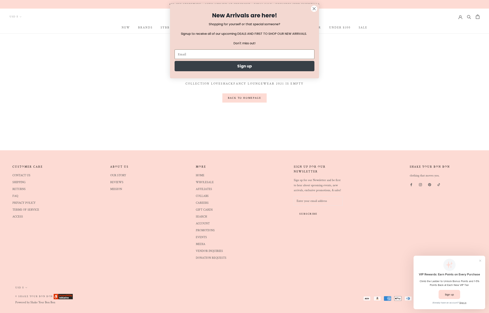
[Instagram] (420, 184)
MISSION (116, 189)
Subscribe (308, 214)
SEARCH (201, 217)
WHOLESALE (205, 182)
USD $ (14, 17)
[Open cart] (477, 17)
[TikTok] (438, 184)
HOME (200, 175)
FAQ (15, 196)
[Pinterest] (429, 184)
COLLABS (202, 196)
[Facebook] (411, 184)
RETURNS (19, 189)
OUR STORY (118, 175)
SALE (363, 27)
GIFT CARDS (204, 210)
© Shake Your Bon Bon (34, 296)
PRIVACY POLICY (24, 203)
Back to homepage (244, 98)
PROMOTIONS (205, 230)
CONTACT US (21, 175)
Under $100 (340, 27)
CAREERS (202, 203)
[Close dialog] (314, 8)
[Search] (469, 17)
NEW (126, 27)
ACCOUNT (203, 224)
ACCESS (17, 217)
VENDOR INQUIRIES (209, 251)
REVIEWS (116, 182)
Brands (145, 27)
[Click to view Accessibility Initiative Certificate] (63, 296)
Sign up (244, 66)
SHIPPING (19, 182)
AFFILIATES (204, 189)
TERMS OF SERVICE (25, 210)
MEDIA (200, 244)
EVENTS (201, 237)
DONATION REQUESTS (211, 258)
